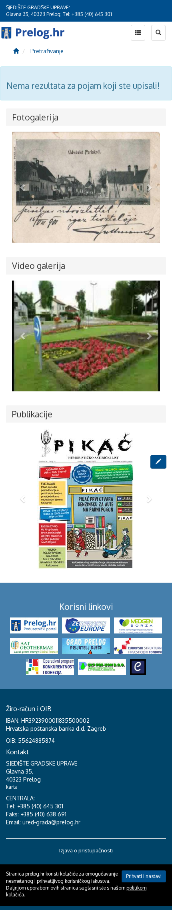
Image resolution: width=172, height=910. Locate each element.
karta (12, 787)
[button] (23, 187)
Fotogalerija (35, 117)
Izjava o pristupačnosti (86, 850)
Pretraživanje (47, 51)
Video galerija (38, 265)
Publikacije (32, 414)
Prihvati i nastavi (144, 876)
